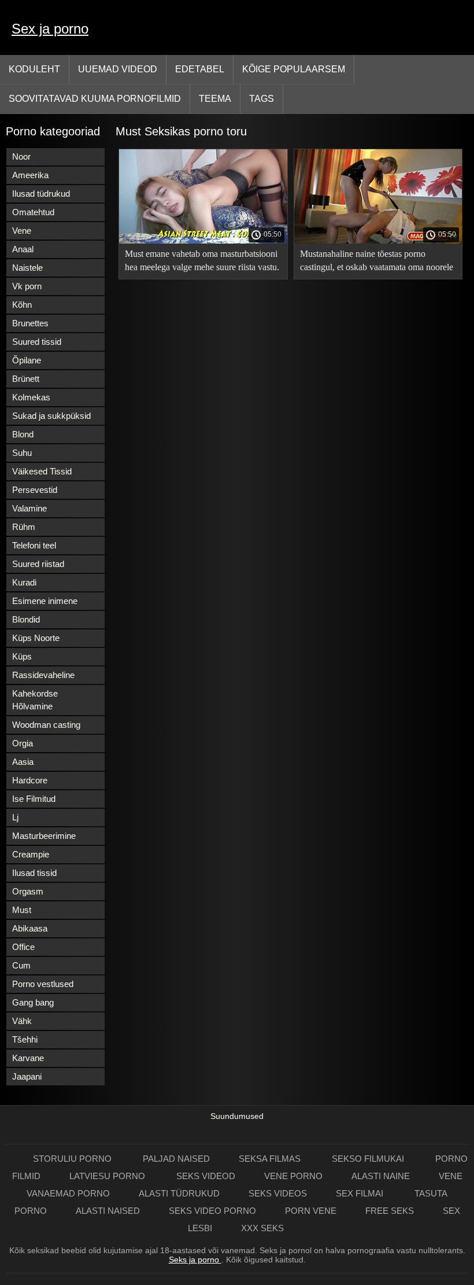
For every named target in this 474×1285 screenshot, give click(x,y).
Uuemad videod (117, 69)
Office (23, 947)
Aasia (23, 762)
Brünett (25, 379)
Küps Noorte (36, 638)
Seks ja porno (195, 1259)
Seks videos (278, 1193)
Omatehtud (33, 212)
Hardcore (29, 780)
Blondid (26, 619)
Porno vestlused (42, 984)
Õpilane (26, 360)
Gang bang (33, 1002)
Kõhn (22, 305)
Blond (23, 434)
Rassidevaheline (43, 675)
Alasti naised (108, 1211)
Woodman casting (46, 725)
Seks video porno (212, 1211)
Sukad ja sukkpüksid (51, 416)
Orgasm (27, 891)
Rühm (23, 527)
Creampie (30, 854)
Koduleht (34, 69)
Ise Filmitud (33, 799)
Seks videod (205, 1176)
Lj (15, 817)
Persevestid (34, 490)
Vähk (22, 1021)
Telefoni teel (34, 545)
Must (21, 910)
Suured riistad (38, 564)
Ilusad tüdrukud (41, 193)
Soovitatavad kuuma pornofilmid (95, 99)
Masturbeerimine (44, 836)
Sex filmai (361, 1193)
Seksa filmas (271, 1159)
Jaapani (27, 1076)
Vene (21, 230)
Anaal (23, 249)
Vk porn (27, 286)
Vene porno (293, 1176)
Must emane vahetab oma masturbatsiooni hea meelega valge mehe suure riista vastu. (202, 260)
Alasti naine (380, 1176)
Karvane (28, 1058)
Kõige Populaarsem (293, 69)
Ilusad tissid (34, 873)
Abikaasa (29, 928)
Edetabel (199, 69)
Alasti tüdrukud (179, 1193)
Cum (21, 965)
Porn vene (310, 1211)
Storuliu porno (73, 1159)
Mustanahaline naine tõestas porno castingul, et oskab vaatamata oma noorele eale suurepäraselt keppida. (376, 262)
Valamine (29, 508)
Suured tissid (36, 342)
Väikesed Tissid (42, 471)
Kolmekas (31, 397)
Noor (21, 156)
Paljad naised (176, 1159)
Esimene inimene (44, 601)
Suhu (22, 453)
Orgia (22, 743)
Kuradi (24, 582)
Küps (22, 656)
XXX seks (262, 1228)
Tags (261, 99)
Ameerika (30, 175)
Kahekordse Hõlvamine (35, 699)
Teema (215, 99)
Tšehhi (25, 1039)
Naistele (27, 268)
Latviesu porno (108, 1176)
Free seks (389, 1211)
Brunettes (30, 323)
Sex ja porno (50, 28)
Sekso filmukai (369, 1159)
